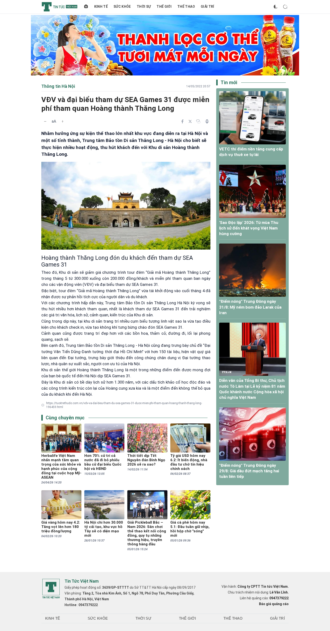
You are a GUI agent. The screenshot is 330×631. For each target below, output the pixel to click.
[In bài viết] (207, 121)
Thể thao (186, 6)
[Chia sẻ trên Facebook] (182, 121)
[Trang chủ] (86, 7)
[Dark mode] (275, 7)
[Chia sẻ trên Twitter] (190, 121)
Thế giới (164, 6)
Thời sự (144, 6)
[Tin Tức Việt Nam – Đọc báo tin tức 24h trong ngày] (59, 7)
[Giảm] (45, 121)
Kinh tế (101, 6)
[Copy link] (198, 121)
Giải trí (207, 6)
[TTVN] (51, 589)
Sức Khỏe (122, 6)
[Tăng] (62, 121)
